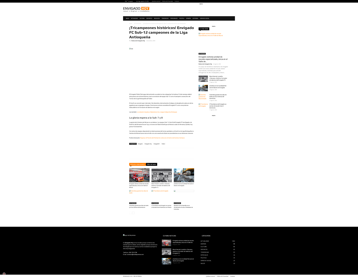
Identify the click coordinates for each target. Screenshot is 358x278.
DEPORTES (149, 18)
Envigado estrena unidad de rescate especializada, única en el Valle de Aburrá (139, 185)
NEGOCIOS (157, 18)
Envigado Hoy (148, 143)
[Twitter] (233, 1)
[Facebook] (227, 1)
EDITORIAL (195, 18)
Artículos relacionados (137, 164)
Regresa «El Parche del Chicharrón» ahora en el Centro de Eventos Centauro (162, 138)
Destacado (215, 28)
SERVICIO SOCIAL (204, 18)
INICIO (127, 18)
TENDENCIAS (165, 18)
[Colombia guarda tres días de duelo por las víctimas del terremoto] (139, 197)
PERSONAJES (174, 18)
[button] (232, 18)
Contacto (177, 1)
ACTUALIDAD (134, 18)
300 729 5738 (133, 252)
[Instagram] (230, 1)
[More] (192, 155)
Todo (208, 28)
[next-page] (133, 213)
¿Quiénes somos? (156, 1)
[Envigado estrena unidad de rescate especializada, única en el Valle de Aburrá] (139, 175)
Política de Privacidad (167, 1)
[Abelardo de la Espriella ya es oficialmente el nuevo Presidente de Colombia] (184, 197)
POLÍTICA (181, 18)
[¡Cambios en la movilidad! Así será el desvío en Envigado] (184, 175)
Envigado (140, 143)
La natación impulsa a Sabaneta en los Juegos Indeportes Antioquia (157, 112)
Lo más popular (224, 28)
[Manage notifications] (4, 273)
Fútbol (163, 143)
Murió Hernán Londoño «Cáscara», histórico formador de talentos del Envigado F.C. (160, 185)
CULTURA (142, 18)
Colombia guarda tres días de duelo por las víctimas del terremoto (218, 96)
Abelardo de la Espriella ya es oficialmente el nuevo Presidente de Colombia (183, 207)
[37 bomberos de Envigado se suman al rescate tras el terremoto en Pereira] (161, 197)
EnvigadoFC (157, 143)
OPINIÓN (188, 18)
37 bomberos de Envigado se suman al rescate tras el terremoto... (217, 106)
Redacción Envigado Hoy (138, 40)
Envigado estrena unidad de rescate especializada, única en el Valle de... (213, 59)
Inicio (130, 23)
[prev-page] (130, 213)
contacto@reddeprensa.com (135, 254)
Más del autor (151, 164)
